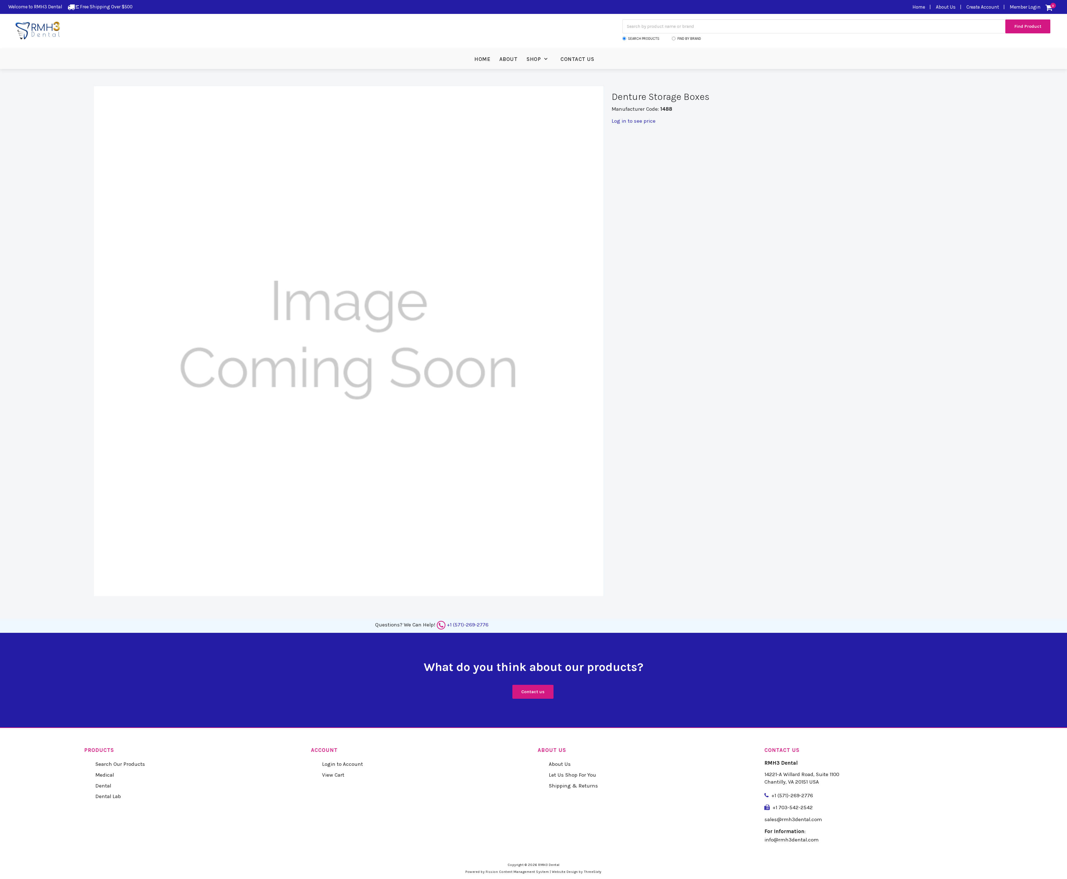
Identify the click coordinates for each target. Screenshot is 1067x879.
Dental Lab (108, 796)
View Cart (333, 775)
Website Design (565, 872)
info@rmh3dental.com (791, 840)
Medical (104, 775)
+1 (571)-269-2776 (467, 625)
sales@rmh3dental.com (793, 819)
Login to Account (342, 764)
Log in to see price (633, 121)
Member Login (1025, 7)
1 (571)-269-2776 (793, 795)
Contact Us (577, 59)
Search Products (643, 38)
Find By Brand (689, 38)
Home (919, 7)
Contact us (533, 691)
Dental (103, 786)
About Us (946, 7)
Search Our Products (120, 764)
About (508, 59)
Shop (534, 59)
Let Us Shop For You (572, 775)
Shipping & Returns (573, 786)
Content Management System (524, 872)
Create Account (982, 7)
